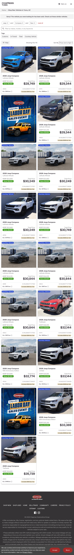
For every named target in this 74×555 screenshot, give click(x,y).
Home (4, 10)
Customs (41, 508)
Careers (54, 505)
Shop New (7, 505)
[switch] (71, 4)
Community (44, 505)
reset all (40, 23)
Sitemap (32, 508)
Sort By (56, 43)
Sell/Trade (33, 505)
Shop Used (17, 505)
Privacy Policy (65, 505)
